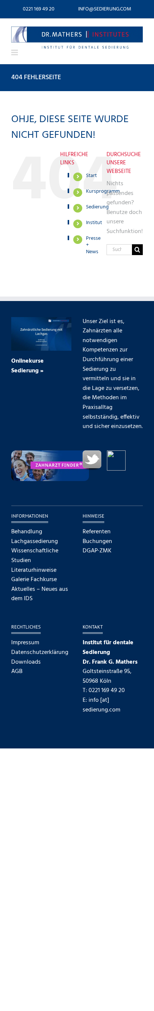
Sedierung (97, 207)
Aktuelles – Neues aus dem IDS (39, 594)
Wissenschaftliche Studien (34, 555)
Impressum (25, 643)
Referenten (97, 532)
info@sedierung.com (104, 9)
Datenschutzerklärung (39, 652)
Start (91, 175)
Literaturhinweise (33, 570)
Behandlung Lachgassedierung (34, 536)
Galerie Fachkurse (34, 579)
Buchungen (97, 541)
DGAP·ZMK (97, 551)
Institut (94, 222)
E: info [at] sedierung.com (101, 705)
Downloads (26, 662)
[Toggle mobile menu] (15, 52)
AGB (16, 671)
